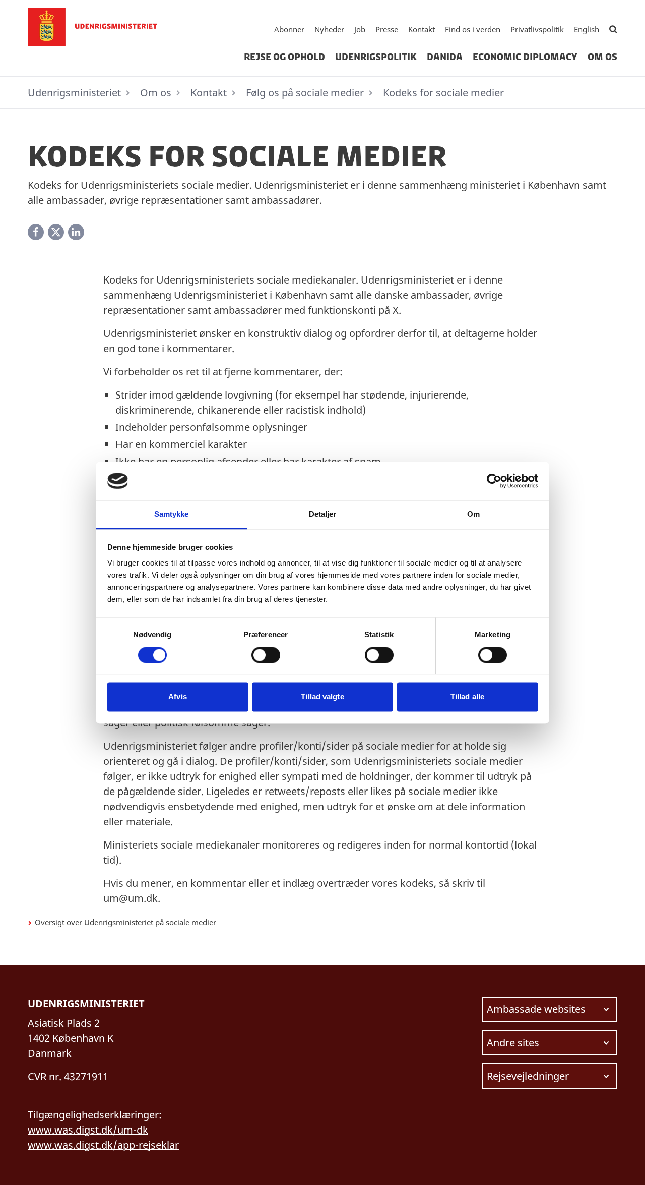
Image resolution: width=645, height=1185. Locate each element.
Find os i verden (472, 29)
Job (359, 29)
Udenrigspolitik (376, 57)
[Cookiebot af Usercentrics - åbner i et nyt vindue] (494, 480)
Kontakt (421, 29)
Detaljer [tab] (323, 514)
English (586, 29)
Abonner (289, 29)
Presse (386, 29)
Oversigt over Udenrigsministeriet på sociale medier (125, 922)
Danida (445, 57)
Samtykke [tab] (171, 514)
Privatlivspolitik (537, 29)
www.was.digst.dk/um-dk (88, 1130)
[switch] (265, 655)
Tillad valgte (322, 697)
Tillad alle (467, 697)
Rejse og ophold (284, 57)
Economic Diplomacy (525, 57)
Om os (602, 57)
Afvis (177, 697)
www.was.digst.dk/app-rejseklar (103, 1145)
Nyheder (329, 29)
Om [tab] (473, 514)
